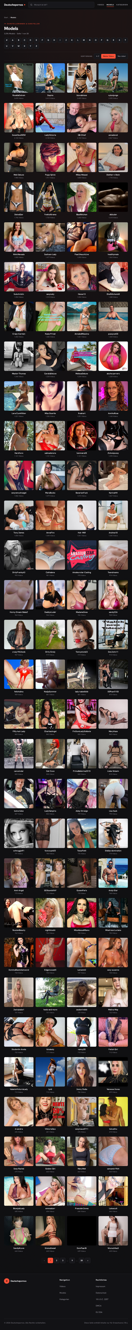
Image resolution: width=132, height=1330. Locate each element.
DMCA (98, 1305)
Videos (100, 5)
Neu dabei (122, 56)
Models (110, 5)
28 (82, 1260)
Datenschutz (101, 1293)
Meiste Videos (108, 56)
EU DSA (99, 1312)
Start (6, 17)
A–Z (97, 56)
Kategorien (122, 5)
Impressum (100, 1286)
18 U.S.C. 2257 (102, 1299)
